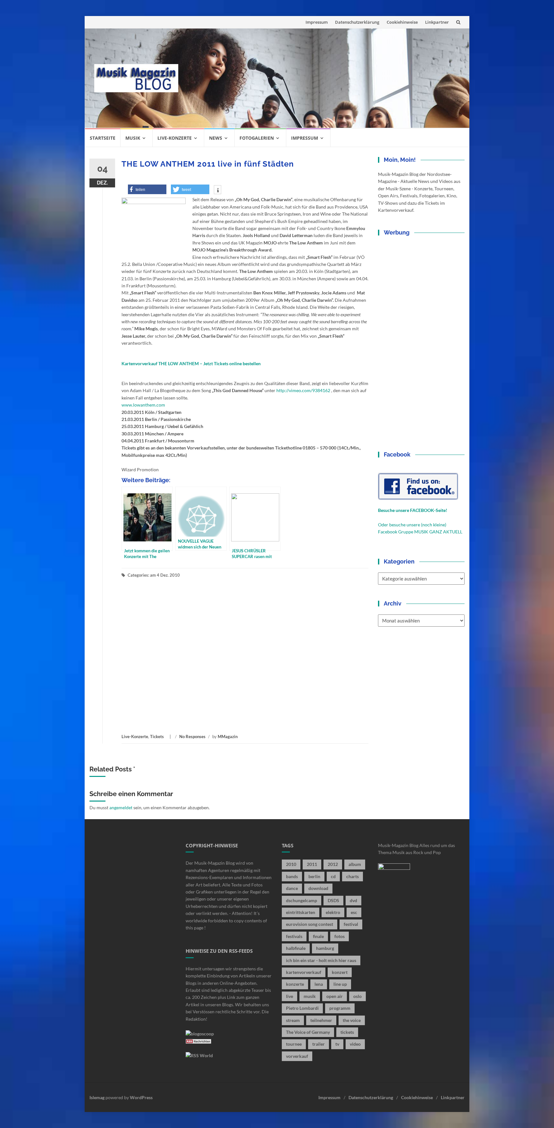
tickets (347, 1032)
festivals (294, 936)
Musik (132, 138)
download (318, 888)
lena (319, 984)
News (215, 138)
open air (334, 996)
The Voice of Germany (308, 1032)
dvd (353, 900)
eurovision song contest (309, 924)
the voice (352, 1020)
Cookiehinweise (402, 22)
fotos (339, 936)
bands (292, 876)
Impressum (317, 22)
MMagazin (228, 736)
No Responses (192, 736)
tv (337, 1044)
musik (310, 996)
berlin (314, 876)
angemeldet (120, 807)
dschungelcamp (301, 900)
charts (352, 876)
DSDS (333, 900)
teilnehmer (321, 1020)
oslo (357, 996)
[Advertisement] (324, 78)
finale (318, 936)
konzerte (295, 984)
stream (293, 1020)
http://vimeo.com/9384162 (303, 390)
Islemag (97, 1097)
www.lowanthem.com (143, 405)
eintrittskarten (300, 912)
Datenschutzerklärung (357, 22)
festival (351, 924)
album (354, 864)
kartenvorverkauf (303, 972)
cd (333, 876)
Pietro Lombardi (302, 1008)
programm (339, 1008)
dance (292, 888)
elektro (333, 912)
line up (340, 984)
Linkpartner (437, 22)
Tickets (157, 736)
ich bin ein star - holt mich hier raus (321, 960)
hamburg (325, 948)
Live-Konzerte (174, 138)
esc (354, 912)
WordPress (141, 1097)
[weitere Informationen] (217, 190)
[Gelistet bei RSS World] (199, 1055)
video (355, 1044)
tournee (294, 1044)
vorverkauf (297, 1056)
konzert (340, 972)
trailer (318, 1044)
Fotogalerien (256, 138)
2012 (333, 864)
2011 (312, 864)
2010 (291, 864)
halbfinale (296, 948)
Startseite (102, 138)
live (289, 996)
